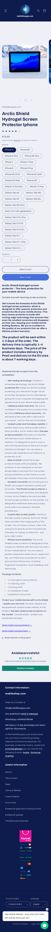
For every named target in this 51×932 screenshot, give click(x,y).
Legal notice (36, 924)
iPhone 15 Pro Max (14, 187)
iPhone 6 (9, 150)
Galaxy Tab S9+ (33, 199)
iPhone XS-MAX (12, 180)
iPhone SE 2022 (34, 174)
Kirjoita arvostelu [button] (25, 668)
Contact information (21, 924)
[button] (5, 11)
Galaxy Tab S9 (12, 199)
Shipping (17, 140)
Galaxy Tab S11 (12, 236)
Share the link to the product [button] (18, 638)
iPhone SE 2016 (12, 174)
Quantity (6, 254)
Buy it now (25, 277)
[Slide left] (19, 100)
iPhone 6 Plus (11, 156)
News (7, 784)
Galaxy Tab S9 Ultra (15, 205)
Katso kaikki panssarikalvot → (17, 625)
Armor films (10, 803)
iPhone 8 (9, 168)
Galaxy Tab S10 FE (14, 223)
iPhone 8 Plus (26, 168)
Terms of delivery (13, 790)
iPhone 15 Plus (37, 187)
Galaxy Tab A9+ (33, 193)
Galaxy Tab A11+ (13, 248)
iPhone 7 (9, 162)
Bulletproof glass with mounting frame (23, 809)
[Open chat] (44, 925)
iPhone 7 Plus (26, 162)
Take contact (11, 778)
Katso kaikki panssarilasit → (16, 631)
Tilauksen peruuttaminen (16, 821)
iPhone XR (32, 180)
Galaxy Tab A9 (12, 193)
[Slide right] (31, 100)
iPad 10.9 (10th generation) (18, 211)
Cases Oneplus (12, 797)
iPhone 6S (25, 150)
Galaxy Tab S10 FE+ (15, 230)
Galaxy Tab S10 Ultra (15, 217)
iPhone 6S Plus (32, 156)
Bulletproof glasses (14, 815)
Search (8, 772)
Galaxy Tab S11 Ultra (15, 242)
